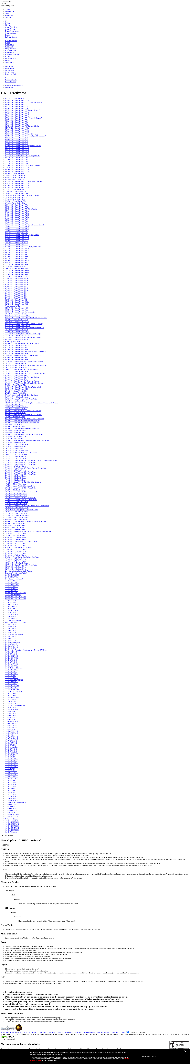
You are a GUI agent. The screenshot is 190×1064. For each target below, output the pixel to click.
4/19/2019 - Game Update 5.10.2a (17, 322)
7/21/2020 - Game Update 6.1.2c (16, 280)
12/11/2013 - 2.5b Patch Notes (15, 567)
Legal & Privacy (63, 1032)
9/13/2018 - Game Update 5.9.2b (16, 339)
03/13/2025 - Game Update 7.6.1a (17, 154)
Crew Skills (9, 47)
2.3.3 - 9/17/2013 (11, 603)
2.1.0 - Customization (12, 642)
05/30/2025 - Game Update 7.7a (16, 144)
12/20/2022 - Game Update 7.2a (16, 223)
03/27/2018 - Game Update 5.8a (16, 353)
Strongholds (9, 62)
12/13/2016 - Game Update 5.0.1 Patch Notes (21, 399)
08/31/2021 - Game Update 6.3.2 (16, 252)
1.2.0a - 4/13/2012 (11, 767)
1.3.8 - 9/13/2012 (11, 707)
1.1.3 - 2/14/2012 (11, 786)
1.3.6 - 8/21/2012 (11, 713)
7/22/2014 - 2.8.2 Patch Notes (15, 533)
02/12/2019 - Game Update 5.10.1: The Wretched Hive (24, 328)
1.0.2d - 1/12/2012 (11, 804)
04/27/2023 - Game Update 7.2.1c (17, 213)
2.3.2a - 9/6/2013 (11, 606)
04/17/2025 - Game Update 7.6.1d (17, 148)
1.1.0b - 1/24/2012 (11, 798)
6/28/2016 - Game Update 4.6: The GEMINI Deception (24, 419)
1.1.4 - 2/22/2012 (11, 782)
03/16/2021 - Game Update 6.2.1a (17, 260)
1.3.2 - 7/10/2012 (11, 727)
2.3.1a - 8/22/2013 (11, 610)
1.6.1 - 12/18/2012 (11, 678)
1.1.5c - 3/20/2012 (11, 775)
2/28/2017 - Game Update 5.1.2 (16, 391)
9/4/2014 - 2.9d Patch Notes (15, 523)
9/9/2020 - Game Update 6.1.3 (15, 276)
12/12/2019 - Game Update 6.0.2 (16, 304)
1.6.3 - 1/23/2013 (11, 672)
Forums (8, 78)
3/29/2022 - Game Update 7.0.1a (16, 243)
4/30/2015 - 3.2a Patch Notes (15, 480)
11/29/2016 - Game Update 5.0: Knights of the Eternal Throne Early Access (31, 403)
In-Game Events (11, 37)
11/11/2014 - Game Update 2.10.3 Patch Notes (21, 510)
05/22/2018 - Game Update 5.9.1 (16, 347)
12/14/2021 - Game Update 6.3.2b (17, 249)
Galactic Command (12, 54)
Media (7, 25)
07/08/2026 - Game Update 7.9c (16, 104)
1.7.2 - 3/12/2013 (11, 660)
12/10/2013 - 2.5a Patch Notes (15, 569)
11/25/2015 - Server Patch (14, 448)
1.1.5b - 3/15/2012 (11, 777)
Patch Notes (9, 68)
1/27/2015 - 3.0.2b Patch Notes (16, 494)
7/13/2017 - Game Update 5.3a (16, 379)
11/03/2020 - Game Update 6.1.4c (17, 268)
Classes (7, 43)
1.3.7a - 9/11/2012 (11, 709)
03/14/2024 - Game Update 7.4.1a (17, 187)
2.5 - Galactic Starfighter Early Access (18, 571)
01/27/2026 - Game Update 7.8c (16, 120)
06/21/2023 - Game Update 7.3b (16, 205)
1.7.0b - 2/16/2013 (11, 664)
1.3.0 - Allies (9, 735)
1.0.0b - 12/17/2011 (12, 828)
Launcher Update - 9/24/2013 (15, 599)
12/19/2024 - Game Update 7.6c (16, 160)
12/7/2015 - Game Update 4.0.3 (16, 446)
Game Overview (11, 27)
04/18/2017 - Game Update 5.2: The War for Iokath (23, 387)
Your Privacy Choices (149, 1056)
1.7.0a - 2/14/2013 (11, 666)
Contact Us (52, 1032)
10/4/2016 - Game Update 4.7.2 (16, 409)
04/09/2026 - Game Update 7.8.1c (17, 112)
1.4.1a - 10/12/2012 (12, 697)
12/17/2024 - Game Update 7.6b (16, 162)
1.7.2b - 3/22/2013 (11, 656)
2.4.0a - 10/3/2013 (11, 591)
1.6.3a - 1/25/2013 (11, 670)
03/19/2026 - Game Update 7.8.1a (17, 116)
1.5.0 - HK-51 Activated (13, 692)
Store (7, 13)
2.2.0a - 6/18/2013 (11, 632)
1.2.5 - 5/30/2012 (11, 749)
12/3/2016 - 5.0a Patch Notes (15, 401)
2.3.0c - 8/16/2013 (11, 614)
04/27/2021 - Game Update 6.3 (16, 258)
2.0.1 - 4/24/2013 (11, 644)
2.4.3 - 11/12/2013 (11, 577)
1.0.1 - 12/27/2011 (11, 816)
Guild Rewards (10, 82)
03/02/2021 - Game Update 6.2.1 (16, 262)
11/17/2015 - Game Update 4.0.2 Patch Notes (21, 452)
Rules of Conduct (30, 1032)
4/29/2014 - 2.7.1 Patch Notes (15, 545)
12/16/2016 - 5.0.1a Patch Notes (16, 397)
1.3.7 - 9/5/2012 (10, 711)
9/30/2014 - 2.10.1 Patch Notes (16, 519)
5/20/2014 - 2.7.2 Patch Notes (15, 543)
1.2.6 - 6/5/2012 (10, 745)
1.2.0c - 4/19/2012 (11, 763)
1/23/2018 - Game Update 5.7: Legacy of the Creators (24, 361)
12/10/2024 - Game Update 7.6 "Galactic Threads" (23, 165)
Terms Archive (6, 1032)
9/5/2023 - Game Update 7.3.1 (15, 201)
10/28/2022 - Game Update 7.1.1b (17, 227)
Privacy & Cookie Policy (91, 1032)
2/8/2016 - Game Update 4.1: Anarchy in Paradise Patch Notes (27, 440)
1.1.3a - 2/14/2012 (11, 784)
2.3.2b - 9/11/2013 (11, 605)
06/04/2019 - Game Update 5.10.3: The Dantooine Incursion (26, 318)
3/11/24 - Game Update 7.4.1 (15, 189)
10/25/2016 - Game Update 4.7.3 (16, 407)
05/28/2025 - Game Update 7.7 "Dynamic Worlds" (23, 146)
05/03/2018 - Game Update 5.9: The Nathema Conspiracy (25, 351)
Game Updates (10, 33)
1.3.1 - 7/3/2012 (10, 729)
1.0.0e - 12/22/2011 (12, 822)
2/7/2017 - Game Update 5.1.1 (15, 393)
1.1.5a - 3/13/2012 (11, 779)
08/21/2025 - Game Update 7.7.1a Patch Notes (21, 134)
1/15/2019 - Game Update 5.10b (16, 330)
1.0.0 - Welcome (11, 832)
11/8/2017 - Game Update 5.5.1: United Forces (21, 369)
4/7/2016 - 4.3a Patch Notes (15, 427)
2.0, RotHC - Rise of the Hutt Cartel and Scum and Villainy (26, 650)
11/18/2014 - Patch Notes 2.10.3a (16, 508)
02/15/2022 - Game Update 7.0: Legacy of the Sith (23, 247)
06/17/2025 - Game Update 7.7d (16, 138)
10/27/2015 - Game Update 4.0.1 (16, 456)
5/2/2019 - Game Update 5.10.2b (16, 320)
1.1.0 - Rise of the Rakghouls (15, 802)
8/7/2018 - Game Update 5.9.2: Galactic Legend (22, 343)
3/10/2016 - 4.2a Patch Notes (15, 432)
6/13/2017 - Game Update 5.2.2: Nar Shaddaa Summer (24, 383)
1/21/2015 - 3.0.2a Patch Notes (16, 496)
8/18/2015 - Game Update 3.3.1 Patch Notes (20, 464)
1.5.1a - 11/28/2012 (12, 686)
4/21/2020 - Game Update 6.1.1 (16, 292)
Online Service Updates (109, 1032)
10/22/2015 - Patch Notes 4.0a (15, 458)
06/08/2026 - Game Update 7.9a (16, 108)
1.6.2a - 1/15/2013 (11, 674)
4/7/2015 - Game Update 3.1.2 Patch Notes (20, 486)
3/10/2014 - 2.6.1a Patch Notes (16, 551)
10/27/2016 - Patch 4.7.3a (14, 405)
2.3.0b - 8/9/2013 (11, 616)
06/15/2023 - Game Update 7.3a (16, 207)
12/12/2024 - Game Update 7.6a (16, 163)
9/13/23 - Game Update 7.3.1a (15, 199)
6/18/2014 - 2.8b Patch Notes (15, 537)
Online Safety (42, 1032)
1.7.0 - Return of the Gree (14, 668)
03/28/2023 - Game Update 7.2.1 (16, 219)
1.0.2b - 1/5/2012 (11, 808)
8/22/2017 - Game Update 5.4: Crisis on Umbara (22, 377)
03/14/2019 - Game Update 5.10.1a (17, 326)
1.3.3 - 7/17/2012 (11, 725)
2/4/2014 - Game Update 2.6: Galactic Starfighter (22, 557)
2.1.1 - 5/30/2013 (11, 636)
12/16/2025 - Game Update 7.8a (16, 124)
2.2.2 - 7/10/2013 (11, 628)
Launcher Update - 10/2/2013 (15, 593)
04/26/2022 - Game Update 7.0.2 (16, 241)
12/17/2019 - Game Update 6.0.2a (17, 302)
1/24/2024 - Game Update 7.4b (16, 191)
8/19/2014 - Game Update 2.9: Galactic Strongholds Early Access (28, 531)
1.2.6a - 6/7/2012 (11, 743)
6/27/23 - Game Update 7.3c (15, 203)
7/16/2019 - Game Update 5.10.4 (16, 314)
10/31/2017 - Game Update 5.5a (16, 371)
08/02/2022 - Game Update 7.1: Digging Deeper (22, 235)
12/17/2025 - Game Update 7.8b (16, 122)
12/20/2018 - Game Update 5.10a (17, 332)
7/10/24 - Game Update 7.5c (15, 175)
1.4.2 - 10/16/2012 (11, 695)
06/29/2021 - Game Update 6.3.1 (16, 254)
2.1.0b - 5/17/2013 (11, 638)
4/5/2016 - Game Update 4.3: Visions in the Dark (22, 428)
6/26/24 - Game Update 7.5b (15, 177)
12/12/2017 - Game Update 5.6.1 (16, 363)
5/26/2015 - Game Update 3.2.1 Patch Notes (20, 474)
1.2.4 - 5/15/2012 (11, 751)
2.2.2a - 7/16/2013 (11, 626)
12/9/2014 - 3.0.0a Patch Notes (16, 504)
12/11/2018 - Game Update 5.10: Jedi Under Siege (22, 334)
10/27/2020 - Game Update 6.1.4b (17, 270)
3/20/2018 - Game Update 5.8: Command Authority (23, 355)
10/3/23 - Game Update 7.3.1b (15, 197)
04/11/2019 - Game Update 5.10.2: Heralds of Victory (24, 324)
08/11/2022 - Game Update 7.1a (16, 233)
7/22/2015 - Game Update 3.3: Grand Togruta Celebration (25, 468)
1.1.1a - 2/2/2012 (11, 792)
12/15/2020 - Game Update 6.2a (16, 264)
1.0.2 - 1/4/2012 (10, 812)
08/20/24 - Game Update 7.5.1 (15, 173)
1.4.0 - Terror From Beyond (15, 705)
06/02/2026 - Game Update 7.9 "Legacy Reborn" (22, 110)
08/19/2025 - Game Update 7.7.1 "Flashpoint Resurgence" (25, 136)
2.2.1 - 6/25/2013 (11, 630)
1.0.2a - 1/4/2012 (11, 810)
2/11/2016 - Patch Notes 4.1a (15, 438)
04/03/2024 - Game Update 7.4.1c (17, 183)
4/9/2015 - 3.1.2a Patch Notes (15, 484)
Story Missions (10, 49)
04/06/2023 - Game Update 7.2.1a (17, 217)
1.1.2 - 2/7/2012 (10, 790)
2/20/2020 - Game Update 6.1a (16, 298)
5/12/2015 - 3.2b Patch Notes (15, 478)
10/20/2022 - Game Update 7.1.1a (17, 229)
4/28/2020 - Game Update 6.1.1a (16, 290)
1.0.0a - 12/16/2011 (12, 830)
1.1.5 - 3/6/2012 (10, 781)
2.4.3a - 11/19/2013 (12, 575)
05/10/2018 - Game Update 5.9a (16, 349)
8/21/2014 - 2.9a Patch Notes (15, 529)
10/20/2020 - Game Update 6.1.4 (16, 274)
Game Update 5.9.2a (12, 341)
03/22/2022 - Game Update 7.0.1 (16, 245)
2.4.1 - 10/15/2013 (11, 587)
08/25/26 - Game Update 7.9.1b (16, 98)
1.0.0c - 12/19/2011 (12, 826)
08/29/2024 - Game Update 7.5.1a (17, 171)
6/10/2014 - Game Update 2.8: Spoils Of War (21, 541)
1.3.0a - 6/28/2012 (11, 733)
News (7, 21)
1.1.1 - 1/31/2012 (11, 794)
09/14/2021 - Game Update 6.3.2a (17, 250)
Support (8, 17)
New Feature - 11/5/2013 (14, 579)
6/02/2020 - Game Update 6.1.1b (16, 288)
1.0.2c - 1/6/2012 (11, 806)
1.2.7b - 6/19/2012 (11, 737)
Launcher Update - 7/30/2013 (15, 622)
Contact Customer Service (14, 85)
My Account (9, 66)
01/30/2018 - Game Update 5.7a (16, 359)
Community (9, 15)
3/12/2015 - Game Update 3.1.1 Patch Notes (20, 488)
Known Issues (10, 818)
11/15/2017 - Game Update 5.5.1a (17, 367)
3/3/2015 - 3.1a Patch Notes (15, 490)
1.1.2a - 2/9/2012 (11, 788)
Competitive (9, 53)
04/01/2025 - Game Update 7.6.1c (17, 150)
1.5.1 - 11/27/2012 (11, 688)
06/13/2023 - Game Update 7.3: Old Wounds (21, 209)
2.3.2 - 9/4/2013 (10, 608)
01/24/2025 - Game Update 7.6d (16, 158)
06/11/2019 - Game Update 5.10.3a (17, 316)
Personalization (10, 58)
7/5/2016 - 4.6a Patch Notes (15, 417)
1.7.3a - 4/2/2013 (11, 652)
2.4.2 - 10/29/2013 (11, 581)
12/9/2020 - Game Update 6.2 (15, 266)
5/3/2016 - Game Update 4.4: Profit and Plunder (22, 423)
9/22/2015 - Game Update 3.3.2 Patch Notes (20, 462)
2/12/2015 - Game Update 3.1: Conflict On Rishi (22, 492)
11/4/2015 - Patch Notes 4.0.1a (16, 454)
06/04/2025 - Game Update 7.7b (16, 142)
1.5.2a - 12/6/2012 (11, 682)
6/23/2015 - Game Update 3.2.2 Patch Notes (20, 472)
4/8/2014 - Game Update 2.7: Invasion (18, 547)
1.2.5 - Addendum (11, 747)
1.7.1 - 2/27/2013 (11, 662)
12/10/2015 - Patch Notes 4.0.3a (16, 444)
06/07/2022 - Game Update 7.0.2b (17, 237)
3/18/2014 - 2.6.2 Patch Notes (15, 549)
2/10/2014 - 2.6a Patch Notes (15, 555)
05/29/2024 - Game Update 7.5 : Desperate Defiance (23, 181)
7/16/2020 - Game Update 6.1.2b (16, 282)
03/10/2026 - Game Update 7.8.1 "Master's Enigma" (23, 118)
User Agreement (75, 1032)
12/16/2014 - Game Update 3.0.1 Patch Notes (21, 500)
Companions (9, 45)
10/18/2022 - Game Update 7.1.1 (16, 231)
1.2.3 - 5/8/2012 (10, 755)
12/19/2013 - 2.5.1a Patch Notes (16, 563)
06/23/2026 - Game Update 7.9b (16, 106)
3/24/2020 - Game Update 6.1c (16, 294)
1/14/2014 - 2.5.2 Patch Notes (15, 561)
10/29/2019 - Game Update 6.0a (16, 310)
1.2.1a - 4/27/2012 (11, 759)
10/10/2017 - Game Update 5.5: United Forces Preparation (25, 373)
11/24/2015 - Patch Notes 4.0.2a (16, 450)
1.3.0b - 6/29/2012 (11, 731)
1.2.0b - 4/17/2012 (11, 765)
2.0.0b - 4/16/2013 (11, 646)
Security (122, 1032)
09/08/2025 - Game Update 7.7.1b (17, 132)
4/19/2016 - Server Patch (14, 425)
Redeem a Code (10, 74)
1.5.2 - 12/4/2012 (11, 684)
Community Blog (11, 80)
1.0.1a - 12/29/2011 (12, 814)
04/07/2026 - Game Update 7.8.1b (17, 114)
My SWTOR (9, 11)
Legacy (7, 35)
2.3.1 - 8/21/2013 (11, 612)
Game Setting (10, 29)
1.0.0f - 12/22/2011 (12, 820)
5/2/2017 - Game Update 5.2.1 (15, 385)
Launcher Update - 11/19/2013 (16, 573)
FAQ (14, 1032)
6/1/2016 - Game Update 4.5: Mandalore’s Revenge (23, 421)
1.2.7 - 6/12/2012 (11, 741)
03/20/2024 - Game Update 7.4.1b (17, 185)
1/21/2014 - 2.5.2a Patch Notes (16, 559)
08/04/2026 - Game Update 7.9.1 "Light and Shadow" (24, 102)
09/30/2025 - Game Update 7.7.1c (17, 130)
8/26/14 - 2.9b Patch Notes (14, 527)
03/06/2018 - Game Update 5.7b (16, 357)
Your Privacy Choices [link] (137, 1032)
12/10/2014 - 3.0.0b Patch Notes (16, 502)
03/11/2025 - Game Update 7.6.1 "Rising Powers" (22, 156)
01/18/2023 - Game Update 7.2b (16, 221)
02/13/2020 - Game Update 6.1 (16, 300)
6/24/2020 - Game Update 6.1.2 (16, 286)
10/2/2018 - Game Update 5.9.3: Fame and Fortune (23, 338)
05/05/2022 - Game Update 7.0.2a (17, 239)
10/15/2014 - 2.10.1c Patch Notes (17, 516)
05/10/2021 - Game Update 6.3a (16, 256)
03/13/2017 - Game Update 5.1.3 (16, 389)
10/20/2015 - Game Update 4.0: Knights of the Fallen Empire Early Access (31, 460)
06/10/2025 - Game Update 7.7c (16, 140)
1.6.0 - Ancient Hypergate (14, 680)
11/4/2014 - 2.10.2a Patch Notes (16, 512)
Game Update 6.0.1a (12, 306)
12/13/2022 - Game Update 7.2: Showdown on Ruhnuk (24, 225)
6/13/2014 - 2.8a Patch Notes (15, 539)
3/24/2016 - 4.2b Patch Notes (15, 430)
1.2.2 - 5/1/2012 (10, 757)
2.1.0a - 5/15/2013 (11, 640)
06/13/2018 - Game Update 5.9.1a (17, 345)
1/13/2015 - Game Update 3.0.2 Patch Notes (20, 498)
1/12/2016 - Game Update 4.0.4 (16, 442)
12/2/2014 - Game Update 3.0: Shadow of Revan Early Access (27, 506)
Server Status (9, 70)
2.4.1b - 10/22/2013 (12, 583)
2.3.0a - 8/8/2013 (11, 618)
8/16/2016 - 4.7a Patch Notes (15, 413)
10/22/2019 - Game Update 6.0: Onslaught (20, 312)
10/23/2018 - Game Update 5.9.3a (17, 336)
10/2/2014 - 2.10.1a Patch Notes (16, 517)
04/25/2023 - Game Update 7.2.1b (17, 215)
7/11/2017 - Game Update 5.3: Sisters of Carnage (22, 381)
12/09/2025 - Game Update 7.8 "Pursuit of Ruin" (22, 126)
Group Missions (10, 51)
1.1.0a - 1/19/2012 (11, 800)
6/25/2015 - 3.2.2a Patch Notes (16, 470)
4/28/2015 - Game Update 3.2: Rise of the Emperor (23, 482)
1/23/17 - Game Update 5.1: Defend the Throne (21, 395)
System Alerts (10, 72)
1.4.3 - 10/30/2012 (11, 694)
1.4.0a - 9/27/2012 (11, 703)
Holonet (8, 23)
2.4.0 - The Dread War (13, 595)
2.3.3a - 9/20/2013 (11, 601)
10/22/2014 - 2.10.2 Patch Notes (16, 514)
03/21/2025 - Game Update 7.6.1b (17, 152)
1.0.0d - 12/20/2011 (12, 824)
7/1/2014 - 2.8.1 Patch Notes (15, 535)
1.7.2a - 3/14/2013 (11, 658)
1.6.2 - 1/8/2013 (10, 676)
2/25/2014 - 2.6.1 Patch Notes (15, 553)
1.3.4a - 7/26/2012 (11, 721)
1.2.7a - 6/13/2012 (11, 739)
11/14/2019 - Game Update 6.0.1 (16, 308)
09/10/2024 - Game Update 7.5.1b (17, 169)
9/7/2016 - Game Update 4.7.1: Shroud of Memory (23, 411)
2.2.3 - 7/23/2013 (11, 624)
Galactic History (11, 41)
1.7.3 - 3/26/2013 (11, 654)
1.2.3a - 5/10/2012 (11, 753)
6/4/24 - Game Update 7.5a (14, 179)
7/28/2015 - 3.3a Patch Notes (15, 466)
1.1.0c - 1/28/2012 (11, 796)
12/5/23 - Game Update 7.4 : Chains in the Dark (22, 195)
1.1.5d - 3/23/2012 (11, 773)
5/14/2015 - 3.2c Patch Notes (15, 476)
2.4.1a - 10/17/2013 (12, 585)
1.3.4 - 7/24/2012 (11, 723)
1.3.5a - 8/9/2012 (11, 717)
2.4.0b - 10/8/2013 (11, 589)
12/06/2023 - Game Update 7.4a (16, 193)
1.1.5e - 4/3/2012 (11, 771)
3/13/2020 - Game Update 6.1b (16, 296)
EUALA (20, 1032)
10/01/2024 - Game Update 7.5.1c (17, 167)
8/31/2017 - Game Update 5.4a (16, 375)
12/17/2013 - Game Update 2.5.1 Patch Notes (21, 565)
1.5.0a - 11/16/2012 (12, 690)
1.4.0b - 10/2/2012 (11, 701)
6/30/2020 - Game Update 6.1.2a (16, 284)
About (7, 9)
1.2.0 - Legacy (10, 769)
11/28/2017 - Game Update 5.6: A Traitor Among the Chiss (25, 365)
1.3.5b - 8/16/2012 (11, 715)
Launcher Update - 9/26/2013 (15, 597)
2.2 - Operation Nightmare (14, 634)
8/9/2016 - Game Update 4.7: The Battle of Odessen (23, 415)
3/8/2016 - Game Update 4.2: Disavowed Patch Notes (24, 434)
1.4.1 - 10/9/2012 (11, 699)
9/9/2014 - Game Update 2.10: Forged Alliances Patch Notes (26, 521)
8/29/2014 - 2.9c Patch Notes (15, 525)
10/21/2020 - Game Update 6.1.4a (17, 272)
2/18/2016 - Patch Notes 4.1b (15, 436)
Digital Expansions (11, 31)
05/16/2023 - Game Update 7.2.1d (17, 211)
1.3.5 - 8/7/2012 (10, 719)
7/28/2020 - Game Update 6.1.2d (16, 278)
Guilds (7, 56)
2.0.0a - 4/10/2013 (11, 648)
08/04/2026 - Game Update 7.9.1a (17, 100)
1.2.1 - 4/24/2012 (11, 761)
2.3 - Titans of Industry (13, 620)
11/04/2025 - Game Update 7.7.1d (17, 128)
